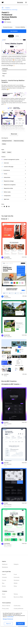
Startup (4, 144)
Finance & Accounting (18, 140)
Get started (20, 2)
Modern (9, 152)
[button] (26, 2)
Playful (3, 152)
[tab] (14, 69)
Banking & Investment (7, 140)
